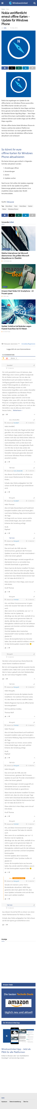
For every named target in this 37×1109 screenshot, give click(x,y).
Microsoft (6, 249)
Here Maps (23, 206)
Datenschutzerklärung (15, 1101)
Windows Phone (13, 209)
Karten (30, 206)
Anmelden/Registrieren (28, 344)
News (7, 9)
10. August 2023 (6, 331)
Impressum (4, 1101)
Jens (5, 28)
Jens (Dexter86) (18, 471)
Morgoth (16, 541)
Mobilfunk (6, 322)
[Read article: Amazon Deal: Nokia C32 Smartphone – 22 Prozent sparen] (18, 276)
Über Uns (25, 1101)
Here (15, 206)
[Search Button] (35, 3)
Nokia (4, 209)
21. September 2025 (7, 261)
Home (3, 9)
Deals (5, 287)
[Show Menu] (2, 3)
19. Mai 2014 (13, 28)
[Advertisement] (18, 962)
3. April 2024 (5, 296)
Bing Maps (9, 206)
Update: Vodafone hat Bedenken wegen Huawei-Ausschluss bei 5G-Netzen (16, 327)
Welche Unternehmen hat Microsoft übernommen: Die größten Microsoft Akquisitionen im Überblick (15, 255)
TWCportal (10, 202)
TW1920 (16, 599)
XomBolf (16, 423)
